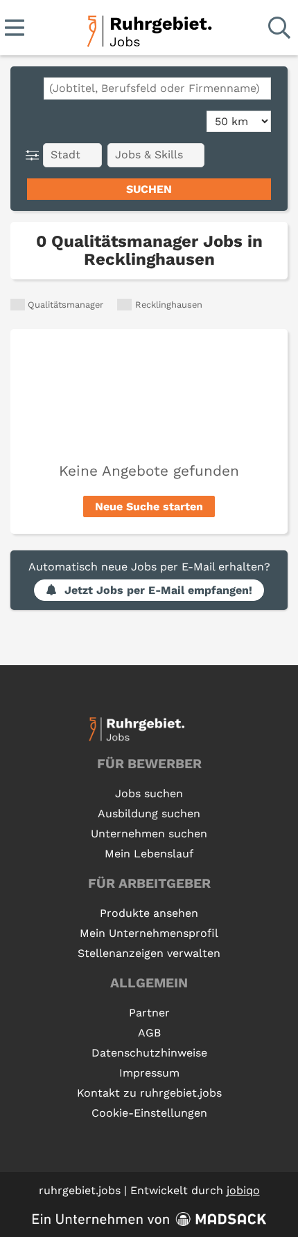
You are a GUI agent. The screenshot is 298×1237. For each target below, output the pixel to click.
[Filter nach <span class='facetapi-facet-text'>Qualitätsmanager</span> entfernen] (17, 304)
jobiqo (243, 1190)
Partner (149, 1012)
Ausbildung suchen (149, 813)
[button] (35, 155)
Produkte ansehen (149, 913)
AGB (149, 1032)
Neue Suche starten (149, 506)
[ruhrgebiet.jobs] (148, 28)
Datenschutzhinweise (149, 1052)
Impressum (149, 1072)
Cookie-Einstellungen (149, 1112)
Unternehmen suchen (149, 833)
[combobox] (157, 88)
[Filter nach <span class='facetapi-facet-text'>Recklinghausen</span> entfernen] (124, 304)
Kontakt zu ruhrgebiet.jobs (149, 1092)
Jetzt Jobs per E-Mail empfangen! (158, 590)
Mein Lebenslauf (149, 853)
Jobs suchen (149, 793)
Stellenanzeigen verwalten (149, 953)
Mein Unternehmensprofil (149, 933)
